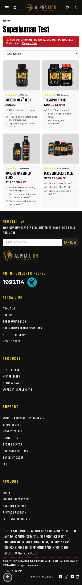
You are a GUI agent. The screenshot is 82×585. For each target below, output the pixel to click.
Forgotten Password (17, 499)
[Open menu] (7, 8)
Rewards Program (14, 512)
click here (17, 571)
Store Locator (12, 444)
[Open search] (15, 8)
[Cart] (67, 8)
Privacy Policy (12, 431)
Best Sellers (11, 370)
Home (6, 20)
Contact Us (10, 438)
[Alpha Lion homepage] (41, 7)
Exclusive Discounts (16, 519)
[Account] (75, 8)
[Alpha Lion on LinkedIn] (77, 576)
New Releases (11, 376)
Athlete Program (14, 335)
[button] (7, 577)
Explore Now (29, 43)
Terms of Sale (12, 424)
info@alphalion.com (28, 565)
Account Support (14, 506)
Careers (8, 315)
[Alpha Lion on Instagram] (67, 576)
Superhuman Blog (14, 321)
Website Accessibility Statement (24, 418)
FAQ (5, 464)
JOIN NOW (70, 242)
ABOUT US (9, 308)
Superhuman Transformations (22, 328)
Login (6, 492)
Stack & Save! (11, 383)
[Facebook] (61, 576)
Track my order (13, 457)
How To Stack (12, 341)
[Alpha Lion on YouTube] (73, 576)
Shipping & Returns (15, 451)
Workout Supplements (17, 389)
